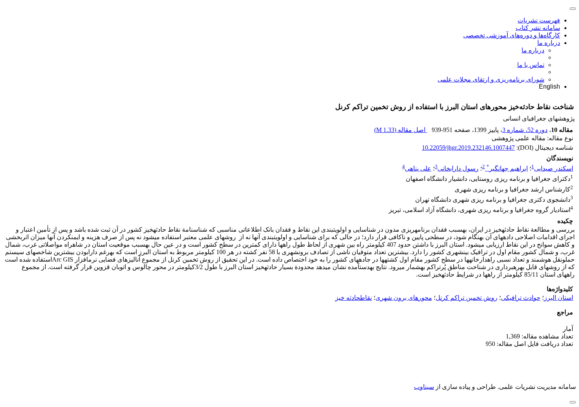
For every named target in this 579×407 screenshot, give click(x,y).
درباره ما (548, 42)
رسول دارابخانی (458, 168)
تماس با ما (530, 64)
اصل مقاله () (400, 129)
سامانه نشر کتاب (538, 27)
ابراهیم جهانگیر (507, 168)
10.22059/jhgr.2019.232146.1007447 (468, 147)
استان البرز (558, 297)
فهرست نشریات (539, 20)
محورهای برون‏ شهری (403, 297)
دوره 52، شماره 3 (524, 129)
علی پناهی (418, 168)
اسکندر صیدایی (553, 168)
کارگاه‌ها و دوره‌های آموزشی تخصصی (511, 35)
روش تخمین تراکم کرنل (466, 297)
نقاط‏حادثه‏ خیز (353, 297)
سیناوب (424, 386)
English (549, 86)
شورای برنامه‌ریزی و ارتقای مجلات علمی (491, 79)
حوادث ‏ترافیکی (520, 297)
